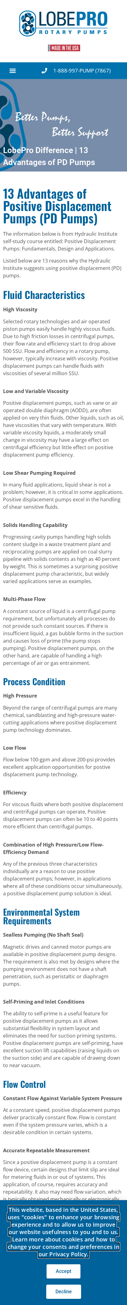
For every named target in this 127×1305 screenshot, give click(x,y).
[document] (63, 652)
